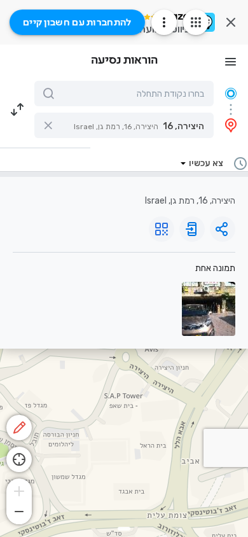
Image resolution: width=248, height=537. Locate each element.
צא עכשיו (206, 163)
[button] (124, 125)
